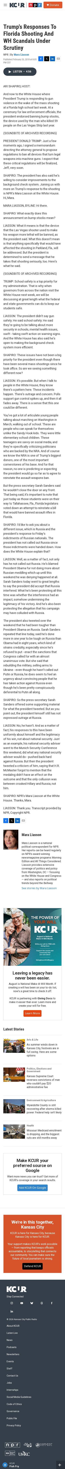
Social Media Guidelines (19, 1397)
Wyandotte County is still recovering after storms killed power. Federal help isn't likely (44, 1109)
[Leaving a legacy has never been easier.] (33, 937)
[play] (5, 1465)
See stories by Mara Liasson (39, 888)
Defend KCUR (32, 1266)
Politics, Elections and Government (39, 1070)
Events (10, 1361)
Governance (13, 1411)
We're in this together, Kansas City (33, 1225)
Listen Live (12, 1333)
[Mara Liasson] (10, 840)
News (9, 1340)
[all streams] (60, 1465)
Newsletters (13, 1354)
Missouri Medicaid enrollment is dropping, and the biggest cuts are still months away (44, 1134)
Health (30, 1125)
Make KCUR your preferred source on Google (32, 1165)
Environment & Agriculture (41, 1100)
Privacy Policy (14, 1425)
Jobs (9, 1383)
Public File (12, 1418)
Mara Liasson (21, 54)
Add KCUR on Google (32, 1187)
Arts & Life (32, 1039)
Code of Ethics (14, 1404)
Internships (12, 1390)
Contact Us (12, 1376)
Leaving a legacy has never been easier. (32, 975)
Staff (9, 1368)
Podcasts (11, 1347)
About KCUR (13, 1326)
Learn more (32, 1013)
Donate (54, 4)
